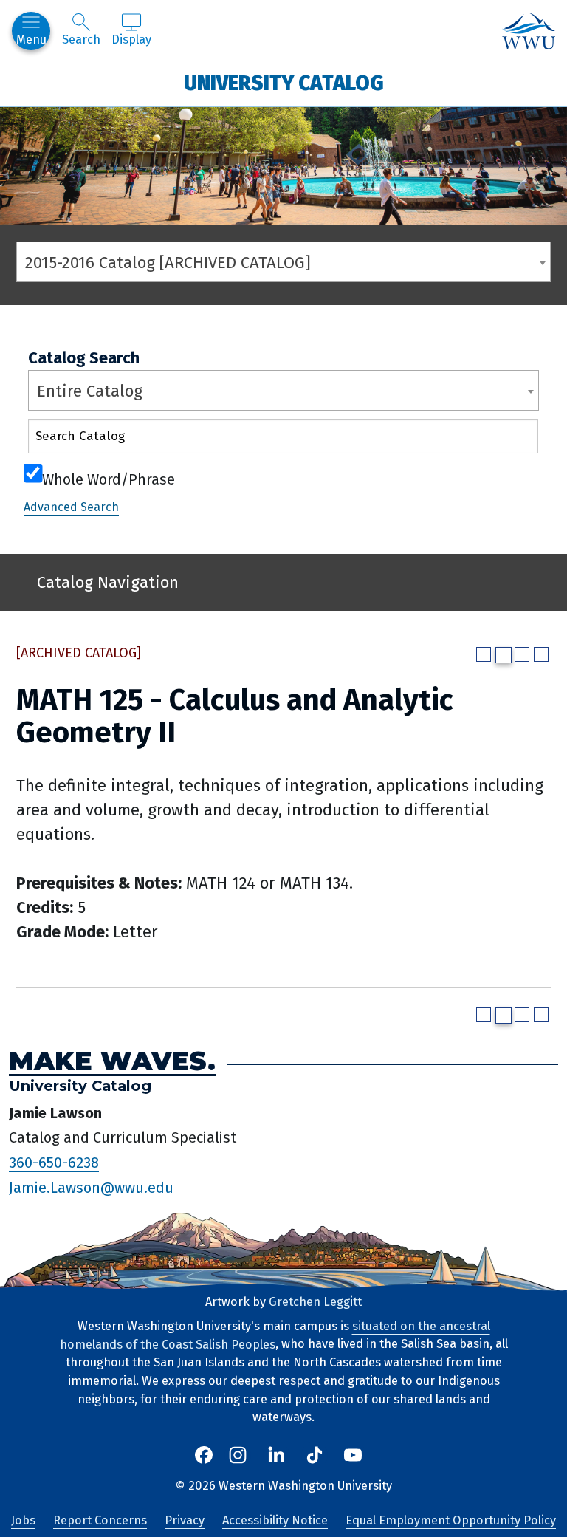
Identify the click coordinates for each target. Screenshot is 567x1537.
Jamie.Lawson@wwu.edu (91, 1188)
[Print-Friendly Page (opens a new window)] (522, 654)
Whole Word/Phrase (108, 477)
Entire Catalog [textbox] (89, 391)
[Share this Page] (503, 655)
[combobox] (283, 262)
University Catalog (284, 82)
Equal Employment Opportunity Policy (451, 1520)
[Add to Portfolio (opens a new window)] (483, 654)
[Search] (514, 439)
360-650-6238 (54, 1162)
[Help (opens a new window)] (541, 654)
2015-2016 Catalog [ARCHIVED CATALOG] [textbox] (168, 263)
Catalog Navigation (108, 582)
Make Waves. (112, 1061)
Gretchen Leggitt (315, 1302)
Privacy (185, 1520)
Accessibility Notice (275, 1520)
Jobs (23, 1520)
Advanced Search (71, 507)
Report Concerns (100, 1520)
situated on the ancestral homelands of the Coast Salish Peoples (275, 1335)
